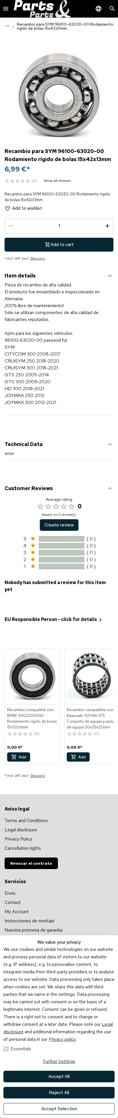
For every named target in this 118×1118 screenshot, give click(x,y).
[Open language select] (98, 8)
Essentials (21, 1049)
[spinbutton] (59, 226)
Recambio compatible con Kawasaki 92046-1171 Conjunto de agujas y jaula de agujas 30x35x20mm (90, 718)
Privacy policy (62, 1039)
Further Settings (59, 1061)
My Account (17, 912)
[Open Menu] (5, 8)
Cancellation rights (23, 848)
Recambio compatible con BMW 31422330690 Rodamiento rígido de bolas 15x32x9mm (32, 718)
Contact (13, 902)
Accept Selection (59, 1109)
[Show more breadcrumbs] (7, 26)
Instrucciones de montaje (29, 921)
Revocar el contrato (31, 863)
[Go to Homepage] (42, 9)
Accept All (59, 1076)
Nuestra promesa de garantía (33, 930)
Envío (10, 893)
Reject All (59, 1092)
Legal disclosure (21, 830)
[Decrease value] (10, 226)
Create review (59, 525)
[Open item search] (112, 8)
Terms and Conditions (26, 820)
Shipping (37, 258)
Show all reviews (57, 180)
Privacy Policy (18, 839)
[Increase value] (107, 226)
